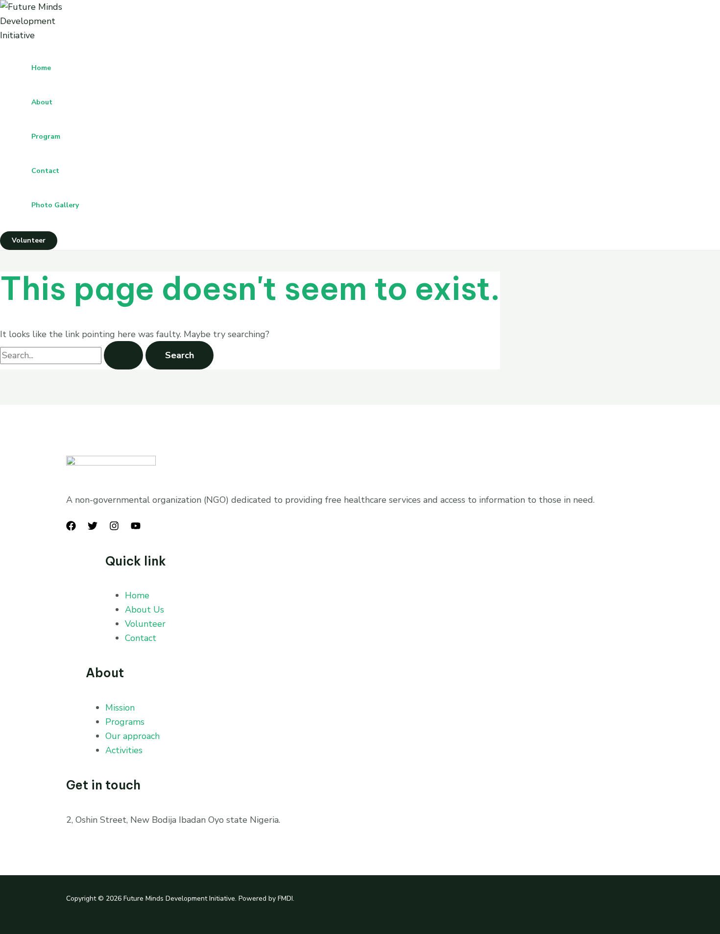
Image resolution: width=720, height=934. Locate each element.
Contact (45, 170)
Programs (124, 722)
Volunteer (145, 624)
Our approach (132, 736)
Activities (124, 750)
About (41, 102)
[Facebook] (71, 528)
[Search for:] (72, 355)
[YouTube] (136, 528)
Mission (120, 707)
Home (41, 68)
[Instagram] (114, 528)
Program (45, 136)
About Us (144, 609)
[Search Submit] (123, 355)
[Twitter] (92, 528)
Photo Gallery (55, 205)
